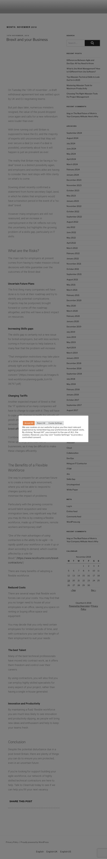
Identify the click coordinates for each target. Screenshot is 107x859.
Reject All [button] (41, 423)
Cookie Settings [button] (55, 423)
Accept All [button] (29, 423)
